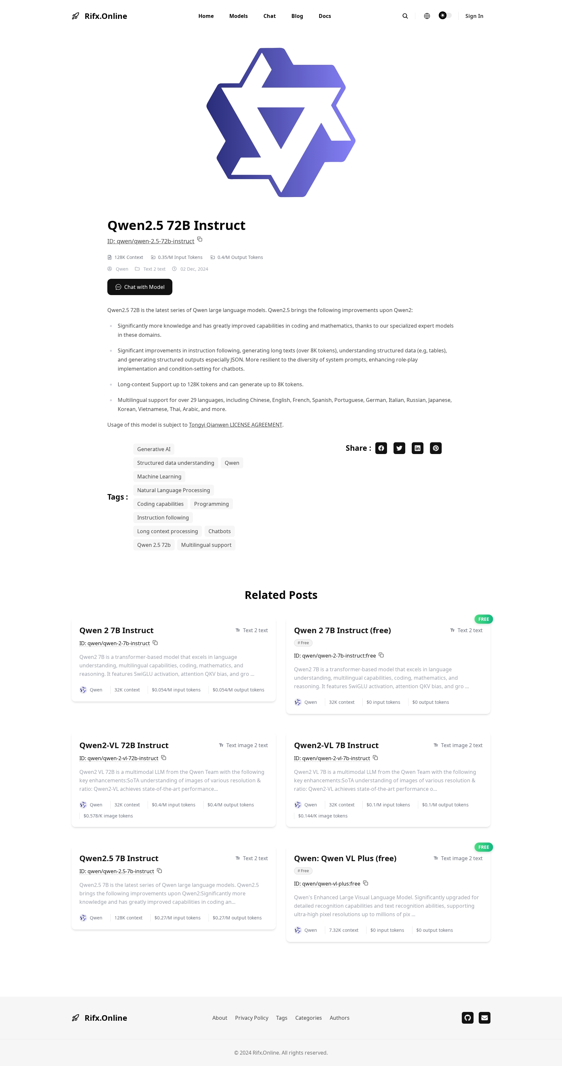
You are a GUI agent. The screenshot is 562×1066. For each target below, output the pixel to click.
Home (206, 16)
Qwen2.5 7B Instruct (118, 858)
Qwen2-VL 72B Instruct (123, 745)
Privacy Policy (251, 1017)
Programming (211, 503)
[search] (408, 16)
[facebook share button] (381, 448)
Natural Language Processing (173, 490)
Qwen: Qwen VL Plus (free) (345, 858)
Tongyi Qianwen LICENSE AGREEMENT (235, 424)
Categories (308, 1017)
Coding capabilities (160, 503)
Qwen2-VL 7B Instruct (336, 745)
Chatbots (219, 531)
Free (303, 643)
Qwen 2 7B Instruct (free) (342, 630)
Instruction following (163, 517)
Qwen (121, 269)
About (219, 1017)
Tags (282, 1017)
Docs (325, 16)
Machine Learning (159, 476)
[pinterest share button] (436, 448)
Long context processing (167, 531)
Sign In (474, 16)
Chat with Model (144, 287)
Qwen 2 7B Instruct (116, 630)
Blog (297, 16)
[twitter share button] (399, 448)
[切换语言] (427, 16)
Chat (269, 16)
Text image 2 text (247, 745)
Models (238, 16)
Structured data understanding (175, 462)
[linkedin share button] (417, 448)
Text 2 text (154, 269)
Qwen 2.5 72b (154, 544)
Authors (340, 1017)
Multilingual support (206, 544)
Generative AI (153, 449)
